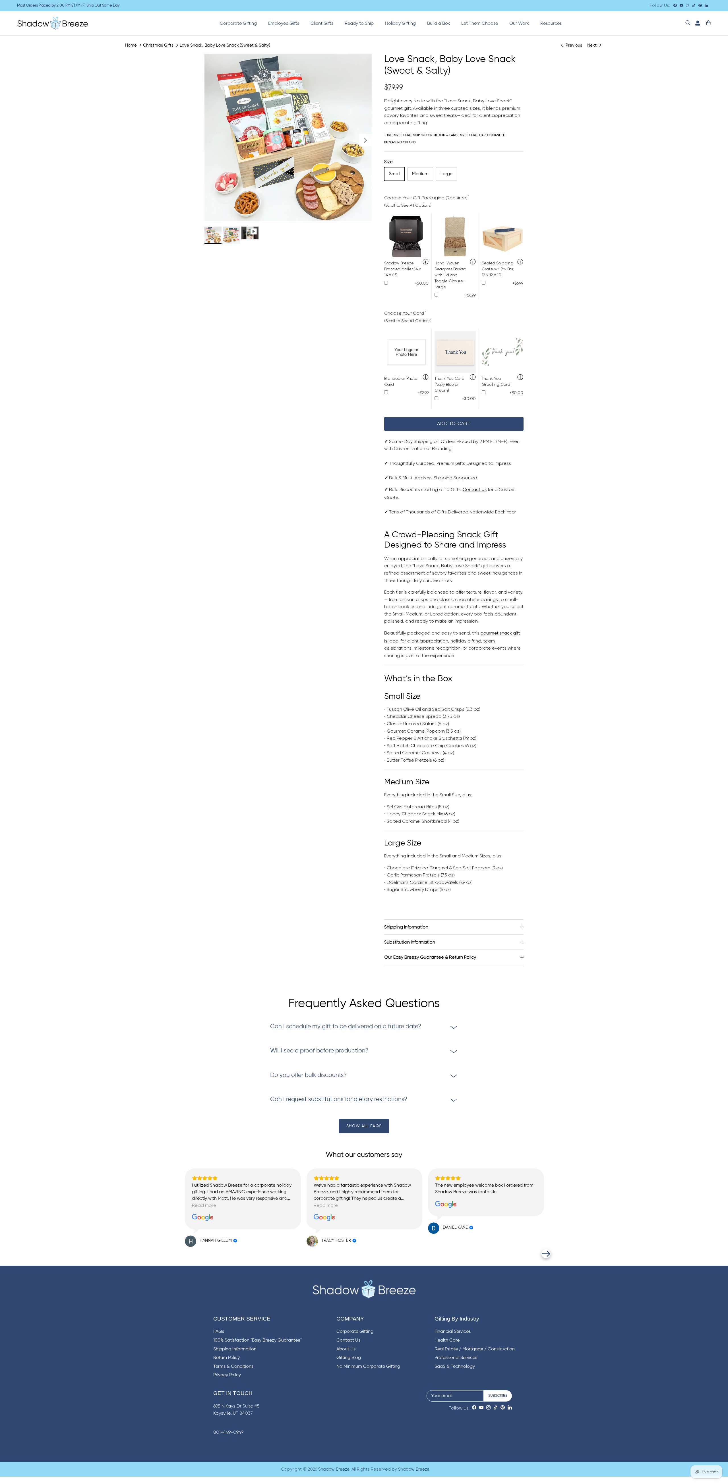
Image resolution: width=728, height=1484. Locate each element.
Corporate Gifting (238, 23)
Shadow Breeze (333, 1469)
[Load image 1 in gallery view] (288, 137)
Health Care (447, 1340)
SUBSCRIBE (497, 1396)
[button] (182, 1253)
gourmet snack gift (500, 633)
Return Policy (226, 1358)
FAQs (218, 1331)
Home (131, 45)
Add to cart (454, 424)
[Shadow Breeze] (52, 23)
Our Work (519, 23)
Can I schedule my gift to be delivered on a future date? (345, 1027)
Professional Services (456, 1358)
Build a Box (438, 23)
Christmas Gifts (158, 45)
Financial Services (453, 1331)
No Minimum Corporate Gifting (368, 1366)
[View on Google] (203, 1217)
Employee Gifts (283, 23)
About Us (345, 1349)
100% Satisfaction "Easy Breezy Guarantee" (257, 1340)
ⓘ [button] (426, 262)
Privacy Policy (227, 1375)
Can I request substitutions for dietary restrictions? (338, 1099)
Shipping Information (406, 927)
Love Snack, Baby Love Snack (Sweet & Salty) (225, 45)
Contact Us (475, 490)
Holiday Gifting (400, 23)
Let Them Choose (479, 23)
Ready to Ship (359, 23)
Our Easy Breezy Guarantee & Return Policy (430, 957)
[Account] (696, 23)
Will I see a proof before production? (319, 1051)
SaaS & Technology (455, 1366)
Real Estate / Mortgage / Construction (475, 1349)
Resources (551, 23)
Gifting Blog (348, 1358)
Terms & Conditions (233, 1366)
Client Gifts (322, 23)
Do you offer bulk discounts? (308, 1075)
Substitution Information (409, 942)
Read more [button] (204, 1205)
